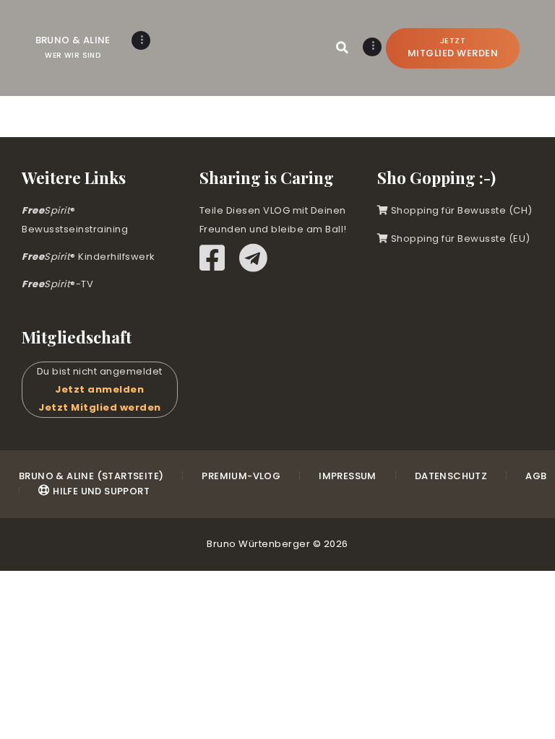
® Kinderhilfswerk (88, 256)
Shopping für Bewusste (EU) (459, 238)
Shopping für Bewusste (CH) (460, 210)
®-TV (57, 284)
